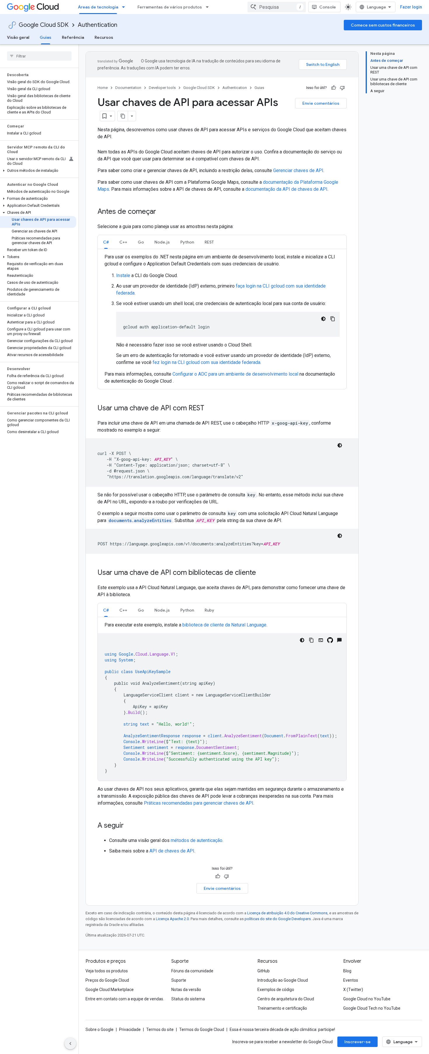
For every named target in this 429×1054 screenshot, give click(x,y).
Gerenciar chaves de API (298, 170)
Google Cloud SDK (44, 25)
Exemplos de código (275, 989)
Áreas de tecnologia (98, 7)
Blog (347, 971)
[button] (38, 170)
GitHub (263, 971)
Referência (73, 37)
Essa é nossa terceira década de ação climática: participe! (282, 1029)
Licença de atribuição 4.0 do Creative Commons (287, 913)
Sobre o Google (100, 1029)
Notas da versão (186, 989)
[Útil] (333, 87)
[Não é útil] (342, 87)
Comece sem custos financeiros (383, 25)
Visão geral (18, 37)
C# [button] (106, 242)
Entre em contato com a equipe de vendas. (125, 999)
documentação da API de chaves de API (286, 189)
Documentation (128, 87)
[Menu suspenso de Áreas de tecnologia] (125, 7)
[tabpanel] (222, 319)
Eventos (350, 980)
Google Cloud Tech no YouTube (371, 1008)
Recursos (104, 37)
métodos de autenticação (196, 840)
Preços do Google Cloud (107, 980)
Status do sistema (188, 999)
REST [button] (209, 242)
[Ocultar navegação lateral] (70, 1043)
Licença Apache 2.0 (172, 919)
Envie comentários (320, 103)
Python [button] (187, 242)
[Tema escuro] (323, 318)
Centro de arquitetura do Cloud (285, 999)
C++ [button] (123, 242)
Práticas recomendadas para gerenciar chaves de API (198, 803)
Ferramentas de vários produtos (169, 7)
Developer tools (162, 87)
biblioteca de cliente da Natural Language (224, 625)
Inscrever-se (357, 1041)
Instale (123, 275)
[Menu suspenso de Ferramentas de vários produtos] (209, 7)
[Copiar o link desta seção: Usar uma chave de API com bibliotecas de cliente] (262, 573)
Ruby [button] (209, 610)
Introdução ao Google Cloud (282, 980)
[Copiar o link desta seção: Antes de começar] (162, 212)
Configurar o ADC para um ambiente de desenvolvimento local (235, 374)
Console (327, 7)
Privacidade (130, 1029)
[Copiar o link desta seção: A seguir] (129, 825)
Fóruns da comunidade (192, 971)
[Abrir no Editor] (320, 640)
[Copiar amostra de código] (332, 318)
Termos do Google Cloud (201, 1029)
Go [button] (141, 242)
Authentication (97, 25)
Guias (45, 37)
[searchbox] (39, 56)
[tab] (106, 242)
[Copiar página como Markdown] (123, 116)
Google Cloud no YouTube (366, 999)
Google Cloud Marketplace (110, 989)
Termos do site (160, 1029)
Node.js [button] (162, 242)
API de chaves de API (171, 851)
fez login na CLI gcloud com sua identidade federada (206, 362)
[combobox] (276, 7)
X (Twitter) (353, 989)
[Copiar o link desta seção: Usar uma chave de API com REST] (210, 408)
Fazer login (411, 7)
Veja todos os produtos (107, 971)
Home (102, 87)
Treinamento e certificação (282, 1008)
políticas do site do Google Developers (278, 919)
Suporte (178, 980)
